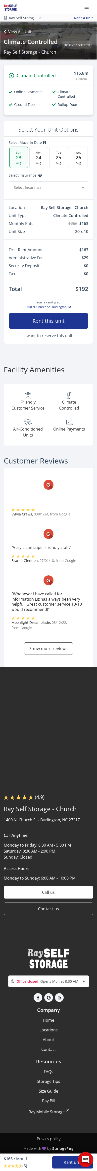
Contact (48, 1049)
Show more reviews (48, 648)
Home (48, 1020)
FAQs (48, 1071)
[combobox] (48, 187)
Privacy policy (48, 1139)
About (48, 1039)
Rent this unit (49, 320)
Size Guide (48, 1091)
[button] (38, 997)
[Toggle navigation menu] (88, 7)
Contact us (48, 909)
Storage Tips (48, 1081)
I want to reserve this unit (48, 335)
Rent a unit (83, 17)
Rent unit (73, 1162)
